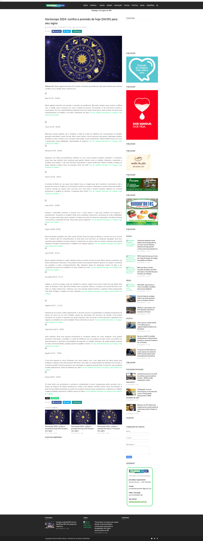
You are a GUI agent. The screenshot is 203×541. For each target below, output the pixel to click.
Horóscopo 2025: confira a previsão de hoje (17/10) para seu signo (108, 428)
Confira (93, 5)
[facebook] (152, 538)
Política (135, 5)
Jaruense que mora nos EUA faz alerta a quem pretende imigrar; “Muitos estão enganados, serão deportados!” (141, 378)
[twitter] (154, 538)
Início (86, 5)
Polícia (127, 5)
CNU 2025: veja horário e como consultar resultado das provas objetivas (146, 287)
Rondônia (150, 5)
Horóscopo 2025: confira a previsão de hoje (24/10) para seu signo (56, 428)
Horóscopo (54, 398)
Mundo (109, 5)
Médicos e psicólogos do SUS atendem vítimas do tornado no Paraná (146, 310)
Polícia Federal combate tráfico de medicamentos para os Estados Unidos (146, 298)
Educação (118, 5)
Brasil (102, 5)
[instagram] (157, 538)
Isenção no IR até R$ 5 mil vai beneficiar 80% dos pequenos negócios (66, 524)
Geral (142, 5)
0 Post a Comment (81, 27)
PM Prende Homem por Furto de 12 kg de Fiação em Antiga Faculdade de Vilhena (147, 258)
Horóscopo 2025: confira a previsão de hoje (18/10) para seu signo (82, 428)
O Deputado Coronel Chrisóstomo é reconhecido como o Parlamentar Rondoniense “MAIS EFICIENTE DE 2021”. (141, 394)
